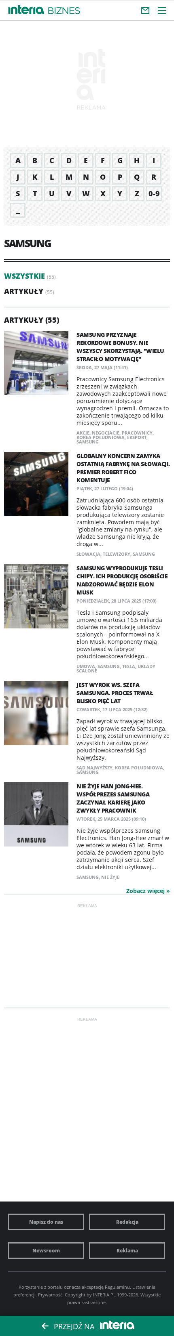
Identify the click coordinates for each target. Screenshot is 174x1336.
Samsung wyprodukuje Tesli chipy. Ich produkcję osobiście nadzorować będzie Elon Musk (122, 580)
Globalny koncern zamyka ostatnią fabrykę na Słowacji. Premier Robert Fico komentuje (123, 468)
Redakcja (127, 1221)
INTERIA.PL (104, 1295)
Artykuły (23, 291)
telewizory (116, 554)
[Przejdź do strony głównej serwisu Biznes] (64, 11)
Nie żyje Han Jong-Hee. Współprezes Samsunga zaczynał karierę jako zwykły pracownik (112, 798)
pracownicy (137, 433)
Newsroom (46, 1250)
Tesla (128, 666)
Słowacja (88, 554)
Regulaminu (117, 1287)
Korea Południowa (100, 437)
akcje (82, 433)
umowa (85, 666)
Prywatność (50, 1295)
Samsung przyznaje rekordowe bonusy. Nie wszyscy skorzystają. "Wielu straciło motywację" (120, 347)
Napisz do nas (46, 1221)
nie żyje (110, 877)
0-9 (154, 193)
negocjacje (105, 433)
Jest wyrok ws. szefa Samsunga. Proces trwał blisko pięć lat (114, 693)
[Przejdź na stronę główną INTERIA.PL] (26, 10)
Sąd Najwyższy (94, 768)
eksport (136, 437)
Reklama (127, 1250)
